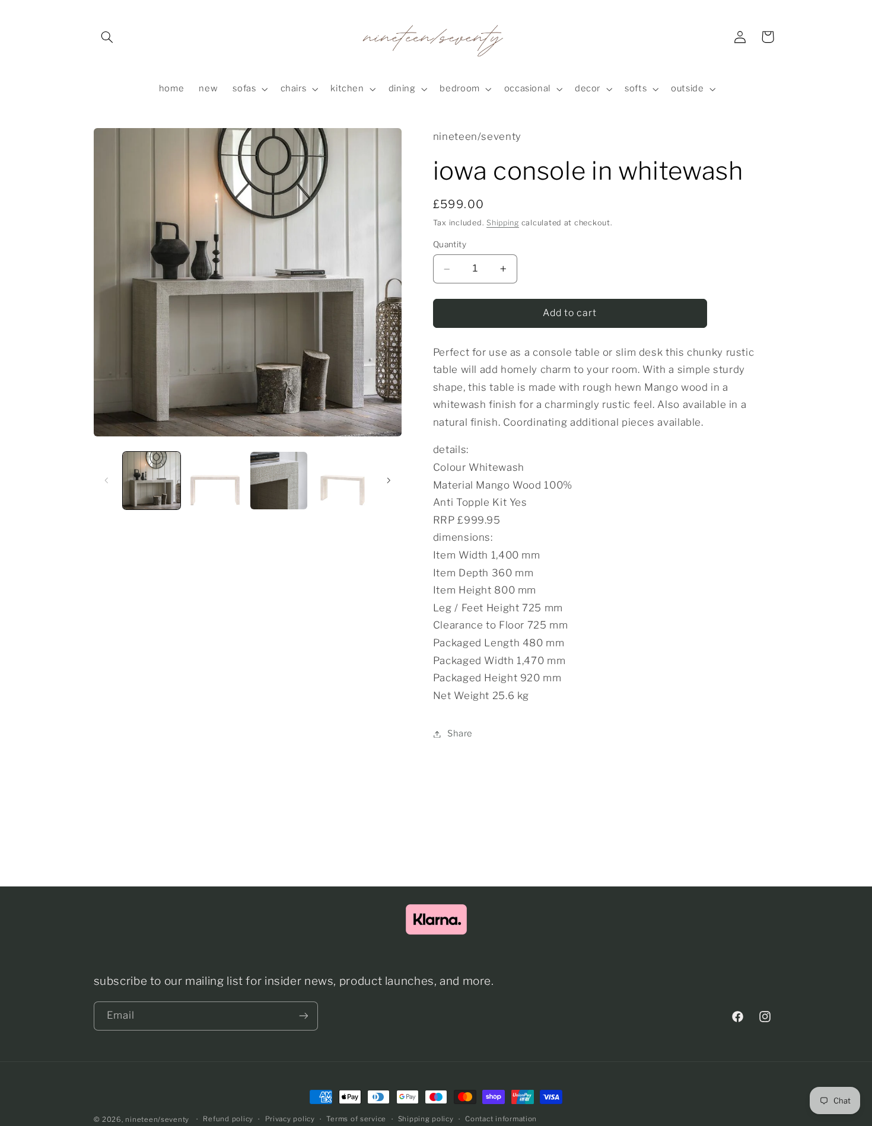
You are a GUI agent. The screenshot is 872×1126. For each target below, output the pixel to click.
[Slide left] (107, 480)
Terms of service (356, 1119)
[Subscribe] (303, 1015)
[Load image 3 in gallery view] (279, 480)
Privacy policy (290, 1119)
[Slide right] (388, 480)
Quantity (449, 244)
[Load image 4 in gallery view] (342, 480)
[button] (107, 36)
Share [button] (460, 733)
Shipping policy (426, 1119)
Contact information (501, 1119)
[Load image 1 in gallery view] (151, 480)
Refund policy (228, 1119)
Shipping (502, 222)
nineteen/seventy (157, 1119)
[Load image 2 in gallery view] (215, 480)
